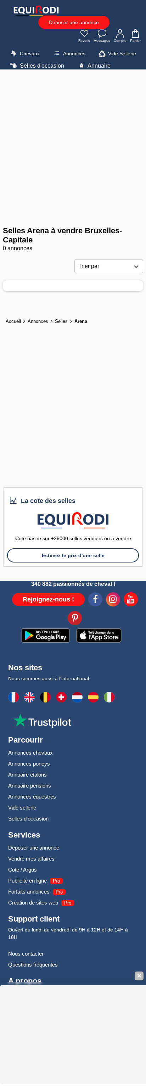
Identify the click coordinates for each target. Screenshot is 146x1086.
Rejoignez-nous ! (48, 599)
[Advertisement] (73, 148)
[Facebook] (95, 600)
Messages (102, 41)
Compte (120, 41)
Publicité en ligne (27, 881)
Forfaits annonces (29, 892)
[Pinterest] (75, 619)
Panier (135, 41)
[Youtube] (131, 600)
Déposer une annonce (74, 22)
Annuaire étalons (27, 775)
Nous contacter (26, 954)
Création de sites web (33, 903)
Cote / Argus (22, 870)
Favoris (84, 41)
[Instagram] (113, 600)
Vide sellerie (22, 808)
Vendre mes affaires (31, 859)
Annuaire (98, 66)
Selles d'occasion (41, 66)
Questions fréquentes (33, 965)
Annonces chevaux (30, 753)
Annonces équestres (32, 797)
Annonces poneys (29, 764)
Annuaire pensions (29, 786)
